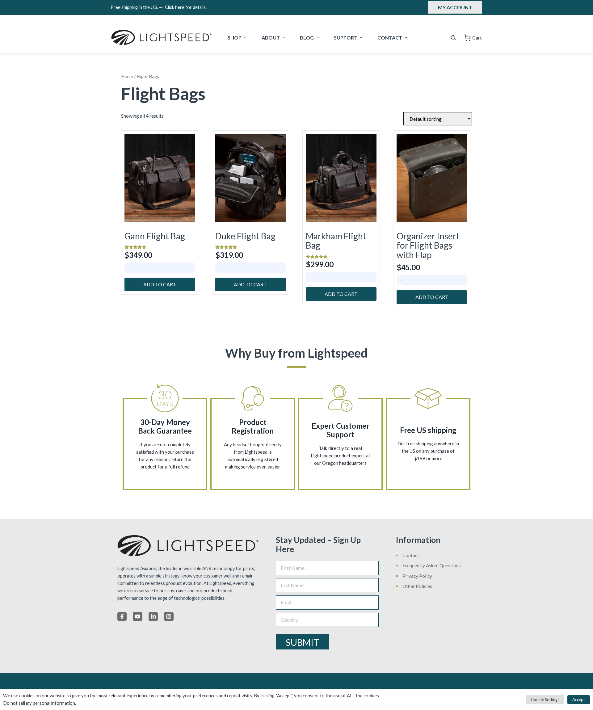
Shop (235, 37)
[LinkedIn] (153, 616)
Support (345, 37)
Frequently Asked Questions (431, 565)
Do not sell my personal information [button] (39, 703)
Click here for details (186, 7)
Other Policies (417, 586)
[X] (137, 616)
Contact (389, 37)
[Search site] (453, 37)
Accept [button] (578, 699)
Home (127, 76)
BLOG (307, 37)
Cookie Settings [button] (545, 699)
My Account (455, 7)
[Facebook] (122, 616)
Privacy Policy (417, 576)
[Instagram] (168, 616)
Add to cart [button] (159, 284)
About (271, 37)
